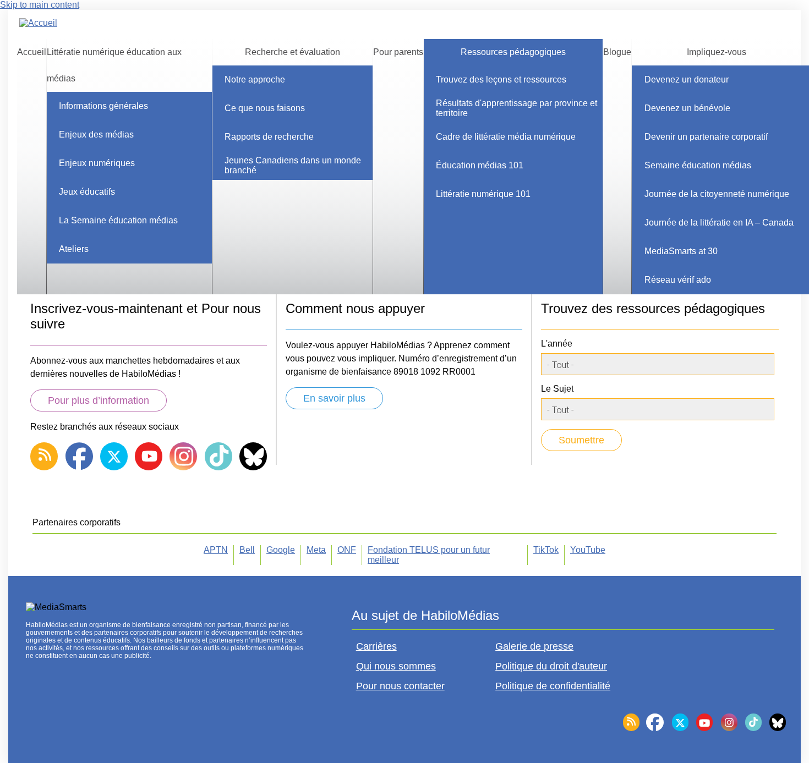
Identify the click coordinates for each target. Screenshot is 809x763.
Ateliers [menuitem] (74, 249)
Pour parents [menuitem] (398, 52)
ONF (346, 550)
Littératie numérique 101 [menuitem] (483, 194)
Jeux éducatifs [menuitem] (87, 191)
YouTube (587, 550)
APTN (216, 550)
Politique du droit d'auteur (551, 666)
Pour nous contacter (400, 685)
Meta (316, 550)
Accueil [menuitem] (31, 52)
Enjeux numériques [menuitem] (97, 163)
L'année (556, 343)
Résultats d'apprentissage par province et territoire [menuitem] (516, 108)
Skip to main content (39, 4)
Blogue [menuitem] (617, 52)
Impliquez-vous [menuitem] (716, 52)
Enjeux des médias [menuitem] (96, 134)
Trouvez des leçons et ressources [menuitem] (501, 79)
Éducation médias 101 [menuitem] (479, 165)
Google (280, 550)
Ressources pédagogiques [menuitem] (513, 52)
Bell (247, 550)
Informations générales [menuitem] (103, 106)
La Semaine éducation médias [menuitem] (118, 220)
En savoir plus (334, 398)
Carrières (376, 646)
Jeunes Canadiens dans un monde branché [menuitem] (293, 165)
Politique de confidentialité (552, 685)
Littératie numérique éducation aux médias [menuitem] (114, 65)
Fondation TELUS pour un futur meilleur (429, 554)
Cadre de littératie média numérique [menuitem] (506, 136)
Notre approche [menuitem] (255, 79)
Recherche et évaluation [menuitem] (292, 52)
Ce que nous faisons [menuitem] (265, 108)
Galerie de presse (534, 646)
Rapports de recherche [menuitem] (269, 136)
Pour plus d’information (98, 400)
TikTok (546, 550)
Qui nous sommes (396, 666)
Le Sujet (557, 388)
